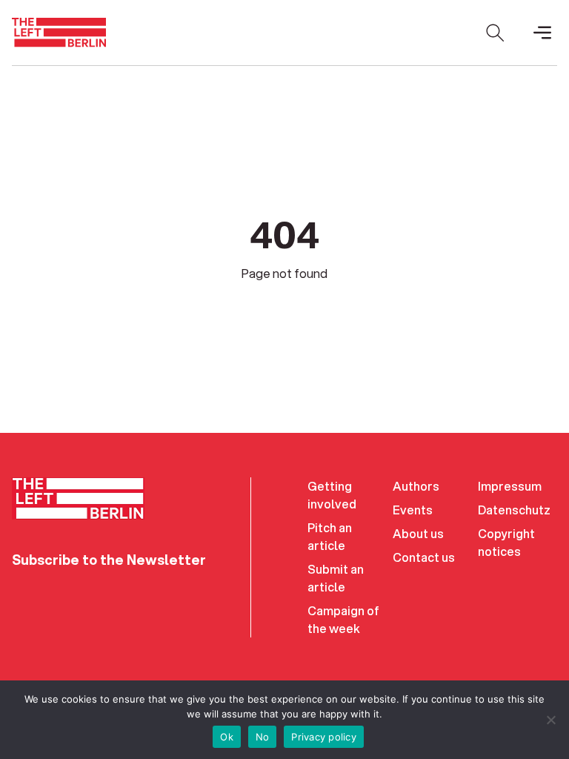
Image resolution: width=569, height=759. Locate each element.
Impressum (510, 485)
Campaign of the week (343, 619)
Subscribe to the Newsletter (109, 559)
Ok (226, 737)
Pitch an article (329, 536)
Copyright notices (506, 542)
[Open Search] (495, 33)
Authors (416, 485)
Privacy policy (323, 737)
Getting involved (331, 494)
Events (413, 509)
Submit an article (335, 577)
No (263, 737)
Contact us (424, 557)
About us (418, 533)
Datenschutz (514, 509)
